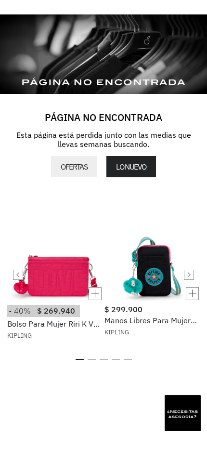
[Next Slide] (189, 275)
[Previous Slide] (18, 275)
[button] (55, 293)
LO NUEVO (131, 167)
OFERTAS (74, 167)
